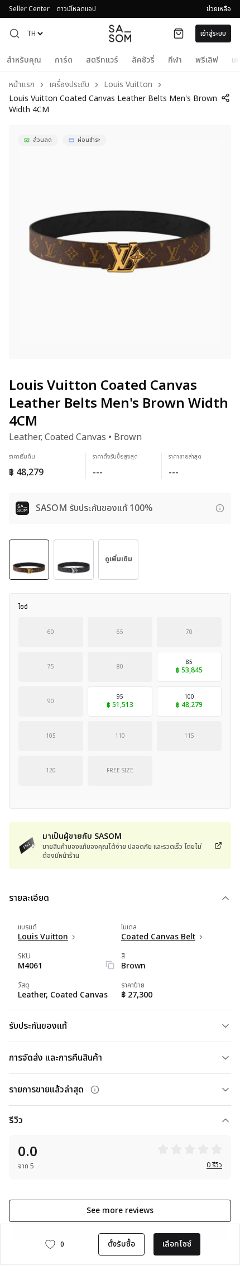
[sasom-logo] (120, 33)
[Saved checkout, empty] (179, 33)
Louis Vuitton (128, 85)
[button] (14, 33)
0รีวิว (214, 1165)
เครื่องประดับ (69, 85)
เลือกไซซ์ (176, 1244)
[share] (225, 98)
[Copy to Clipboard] (109, 965)
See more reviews (120, 1210)
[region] (120, 241)
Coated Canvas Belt (158, 937)
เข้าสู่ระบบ (213, 33)
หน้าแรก (22, 85)
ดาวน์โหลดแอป (76, 8)
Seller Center (29, 8)
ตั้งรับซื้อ (121, 1244)
